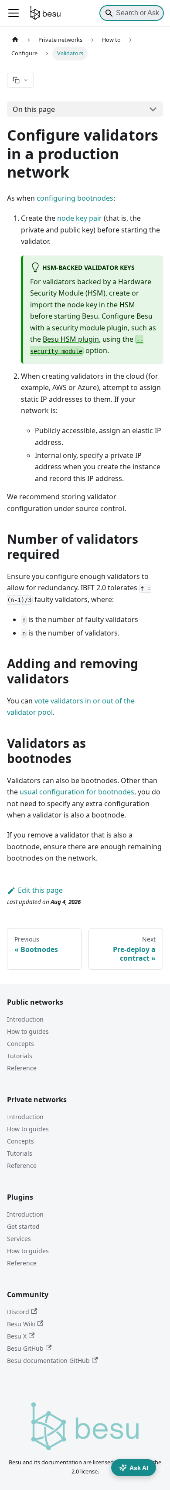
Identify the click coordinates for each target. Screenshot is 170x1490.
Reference (22, 1068)
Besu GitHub (25, 1348)
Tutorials (19, 1056)
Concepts (20, 1043)
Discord (18, 1312)
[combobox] (131, 13)
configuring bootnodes (75, 198)
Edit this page (40, 890)
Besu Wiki (21, 1324)
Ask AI (138, 1467)
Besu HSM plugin (71, 339)
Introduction (25, 1019)
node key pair (79, 218)
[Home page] (15, 40)
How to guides (28, 1031)
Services (19, 1238)
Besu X (17, 1336)
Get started (23, 1226)
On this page (34, 109)
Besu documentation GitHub (48, 1360)
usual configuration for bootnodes (77, 792)
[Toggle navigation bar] (13, 13)
